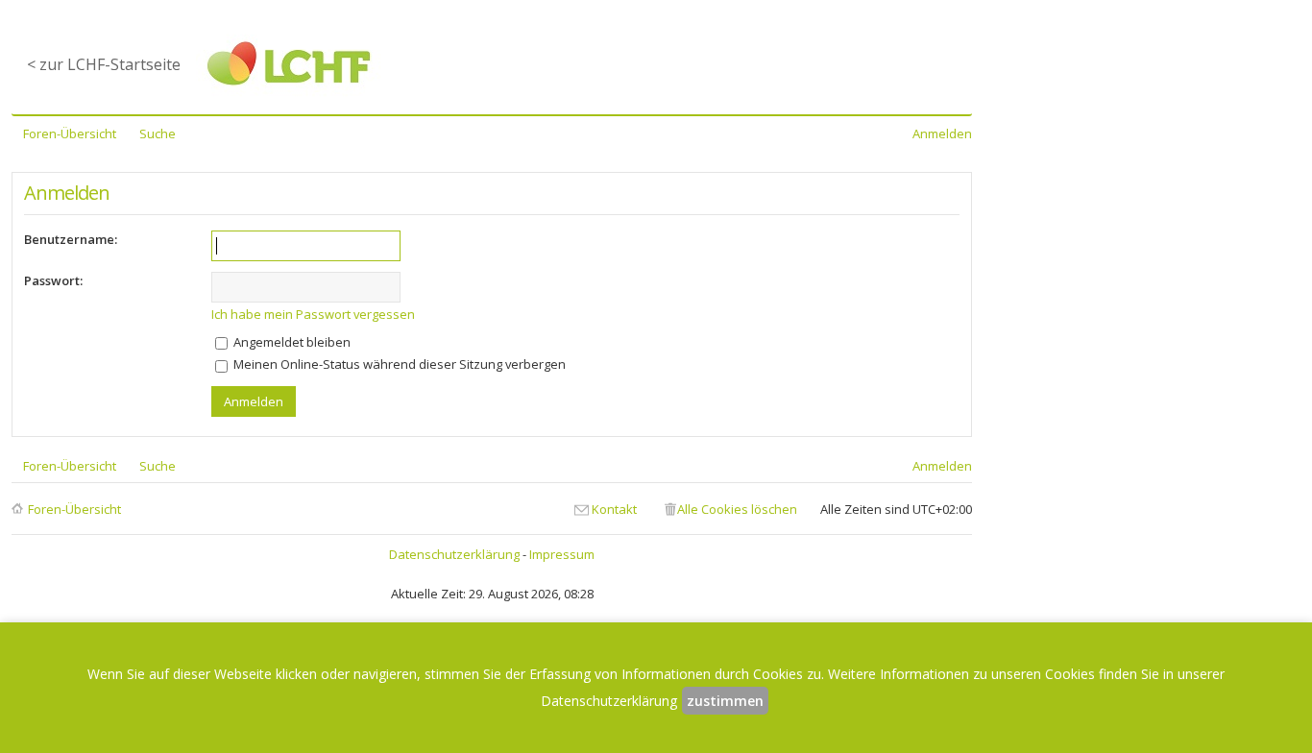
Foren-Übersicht (74, 509)
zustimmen (725, 701)
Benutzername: (70, 239)
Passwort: (53, 280)
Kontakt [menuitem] (614, 509)
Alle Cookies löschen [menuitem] (737, 509)
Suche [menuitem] (157, 133)
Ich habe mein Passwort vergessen (313, 314)
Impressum (562, 554)
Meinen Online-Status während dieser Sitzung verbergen (398, 364)
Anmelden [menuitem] (942, 133)
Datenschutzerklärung (454, 554)
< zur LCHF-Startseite (104, 64)
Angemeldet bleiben (291, 342)
